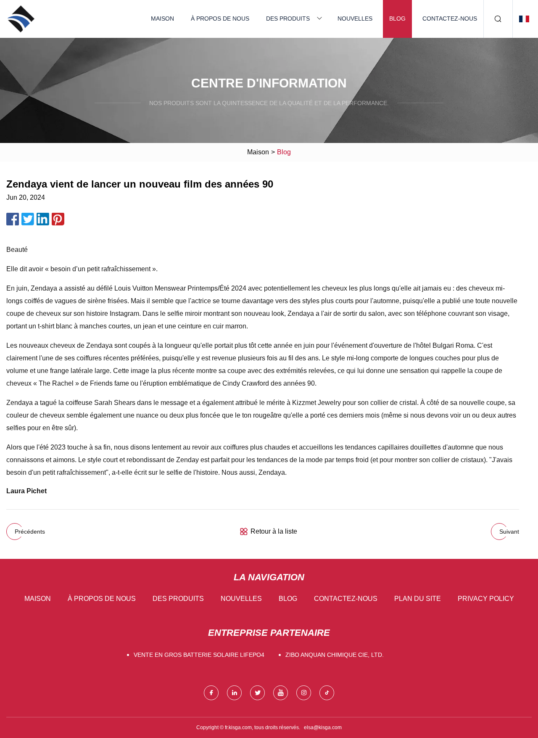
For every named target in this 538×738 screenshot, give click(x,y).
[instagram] (303, 692)
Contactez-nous (449, 18)
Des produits (288, 18)
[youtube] (280, 692)
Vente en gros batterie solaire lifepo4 (199, 654)
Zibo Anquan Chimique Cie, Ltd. (334, 654)
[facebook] (211, 692)
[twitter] (257, 692)
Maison (162, 18)
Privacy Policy (486, 598)
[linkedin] (234, 692)
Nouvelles (355, 18)
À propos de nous (220, 18)
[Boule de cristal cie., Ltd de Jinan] (21, 19)
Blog (397, 18)
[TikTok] (326, 692)
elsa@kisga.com (323, 727)
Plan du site (417, 598)
